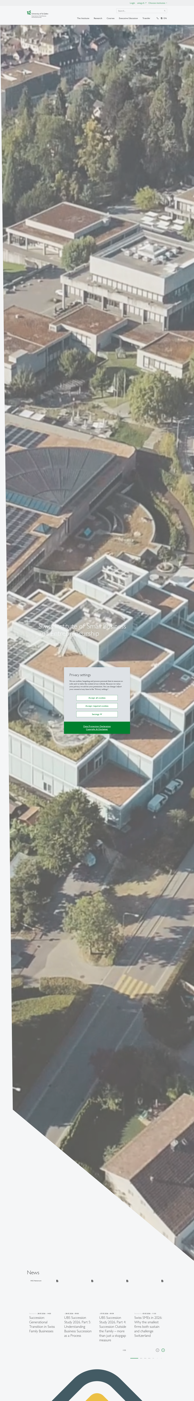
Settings (96, 714)
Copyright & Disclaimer (97, 729)
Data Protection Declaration (97, 726)
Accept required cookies (96, 706)
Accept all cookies (97, 697)
